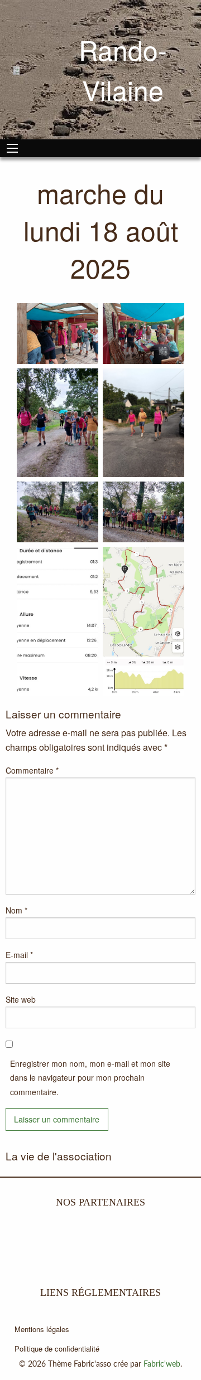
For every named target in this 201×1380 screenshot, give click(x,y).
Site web (21, 999)
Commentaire (32, 770)
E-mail (19, 954)
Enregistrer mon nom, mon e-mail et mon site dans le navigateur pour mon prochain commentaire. (90, 1077)
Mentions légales (42, 1329)
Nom (16, 910)
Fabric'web (161, 1364)
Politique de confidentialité (57, 1348)
